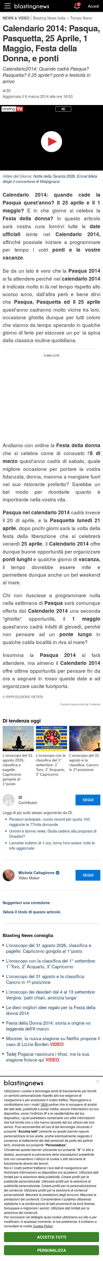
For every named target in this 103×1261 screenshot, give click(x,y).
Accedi (93, 6)
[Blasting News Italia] (31, 6)
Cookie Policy (43, 1226)
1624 (44, 1104)
